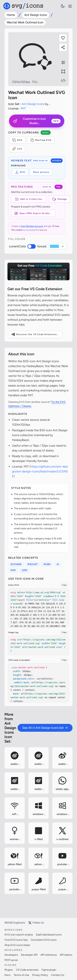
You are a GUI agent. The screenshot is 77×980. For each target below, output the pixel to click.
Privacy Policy (40, 975)
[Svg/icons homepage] (23, 6)
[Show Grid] (63, 62)
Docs (7, 975)
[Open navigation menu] (70, 6)
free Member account (32, 226)
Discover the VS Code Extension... (37, 334)
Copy (64, 585)
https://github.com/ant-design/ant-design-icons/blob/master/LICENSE (40, 471)
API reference (49, 954)
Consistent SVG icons (44, 939)
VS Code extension (27, 969)
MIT (23, 108)
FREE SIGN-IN (40, 160)
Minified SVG (43, 140)
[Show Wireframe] (63, 71)
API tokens (66, 954)
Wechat (32, 564)
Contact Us (57, 975)
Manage (62, 199)
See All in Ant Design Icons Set (43, 727)
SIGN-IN (46, 187)
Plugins (8, 969)
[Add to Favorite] (63, 38)
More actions (41, 172)
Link (19, 148)
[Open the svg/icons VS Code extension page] (38, 271)
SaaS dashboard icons (49, 934)
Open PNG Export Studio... (35, 213)
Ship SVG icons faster (17, 945)
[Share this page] (63, 47)
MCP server (11, 960)
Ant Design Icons (35, 15)
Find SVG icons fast (16, 939)
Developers (11, 954)
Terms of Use (21, 975)
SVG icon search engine (18, 934)
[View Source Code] (63, 80)
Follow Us (38, 922)
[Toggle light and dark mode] (62, 6)
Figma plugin (48, 969)
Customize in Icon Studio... (41, 121)
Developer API (29, 954)
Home (11, 15)
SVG (19, 140)
